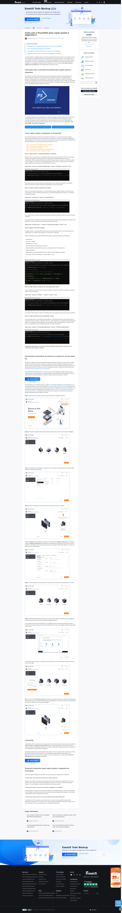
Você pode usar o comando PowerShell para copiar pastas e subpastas (44, 46)
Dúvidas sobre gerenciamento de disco (47, 897)
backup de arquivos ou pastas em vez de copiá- (36, 368)
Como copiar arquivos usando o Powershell (63, 127)
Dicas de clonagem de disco (28, 886)
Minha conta (72, 895)
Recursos (25, 872)
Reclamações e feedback (75, 898)
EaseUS (45, 63)
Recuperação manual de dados (62, 895)
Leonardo (29, 38)
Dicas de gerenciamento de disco (29, 883)
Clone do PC (88, 69)
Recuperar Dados (36, 2)
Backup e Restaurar (59, 2)
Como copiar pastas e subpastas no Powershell (38, 48)
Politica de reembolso (60, 876)
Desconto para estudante (75, 893)
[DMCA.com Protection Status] (29, 909)
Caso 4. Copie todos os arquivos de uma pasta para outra (40, 149)
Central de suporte (43, 874)
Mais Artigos (61, 38)
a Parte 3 (55, 141)
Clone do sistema (89, 65)
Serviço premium (42, 883)
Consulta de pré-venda (43, 881)
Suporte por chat (42, 879)
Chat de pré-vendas (89, 94)
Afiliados (72, 891)
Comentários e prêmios (75, 883)
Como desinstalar (60, 874)
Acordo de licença (60, 883)
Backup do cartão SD (89, 73)
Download (41, 876)
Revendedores (73, 888)
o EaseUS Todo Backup (48, 371)
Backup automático (89, 77)
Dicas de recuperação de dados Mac (30, 876)
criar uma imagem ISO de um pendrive (57, 386)
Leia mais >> (89, 46)
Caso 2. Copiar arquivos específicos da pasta (37, 146)
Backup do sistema (89, 61)
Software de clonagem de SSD (28, 888)
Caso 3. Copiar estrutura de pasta (34, 147)
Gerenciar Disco (48, 2)
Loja (57, 893)
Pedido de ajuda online (89, 91)
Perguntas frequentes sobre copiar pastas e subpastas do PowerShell (44, 53)
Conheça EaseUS (73, 881)
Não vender (58, 881)
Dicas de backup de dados (28, 881)
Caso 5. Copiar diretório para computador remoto (38, 150)
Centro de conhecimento (27, 893)
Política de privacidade (61, 879)
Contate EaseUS (73, 886)
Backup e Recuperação (52, 38)
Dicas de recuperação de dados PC (29, 874)
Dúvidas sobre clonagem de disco (46, 895)
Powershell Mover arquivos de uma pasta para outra (38, 127)
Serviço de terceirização (61, 897)
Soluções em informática (27, 895)
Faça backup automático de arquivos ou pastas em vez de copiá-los (44, 51)
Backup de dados (89, 57)
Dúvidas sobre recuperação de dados (47, 893)
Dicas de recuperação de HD (28, 879)
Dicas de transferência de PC (28, 890)
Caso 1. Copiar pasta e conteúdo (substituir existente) (39, 144)
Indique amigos (73, 900)
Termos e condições (60, 886)
